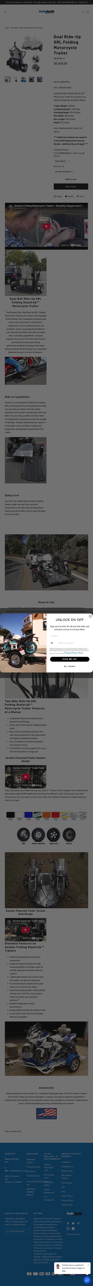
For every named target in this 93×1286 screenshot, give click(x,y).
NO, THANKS (69, 666)
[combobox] (53, 643)
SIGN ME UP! (69, 659)
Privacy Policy (71, 653)
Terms (80, 653)
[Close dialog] (90, 616)
